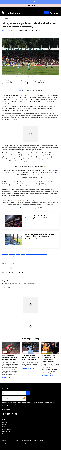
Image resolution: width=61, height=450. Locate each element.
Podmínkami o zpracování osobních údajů (32, 404)
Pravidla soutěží (35, 443)
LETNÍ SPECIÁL (29, 5)
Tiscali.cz (19, 443)
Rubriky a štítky (6, 431)
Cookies (4, 440)
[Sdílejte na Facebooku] (26, 30)
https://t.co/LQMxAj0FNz (45, 204)
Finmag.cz (4, 443)
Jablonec (29, 34)
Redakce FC (44, 375)
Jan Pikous (51, 375)
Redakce (4, 424)
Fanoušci (5, 34)
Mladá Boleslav (36, 256)
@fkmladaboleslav (12, 200)
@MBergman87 (39, 166)
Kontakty (4, 427)
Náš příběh (5, 422)
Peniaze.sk (11, 443)
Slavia (23, 34)
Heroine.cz (35, 440)
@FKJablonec (21, 172)
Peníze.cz (42, 440)
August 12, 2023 (37, 177)
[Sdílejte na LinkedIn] (33, 30)
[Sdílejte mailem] (36, 30)
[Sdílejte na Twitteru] (29, 30)
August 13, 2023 (37, 208)
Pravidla (10, 440)
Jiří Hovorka (28, 221)
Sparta (18, 34)
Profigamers (26, 443)
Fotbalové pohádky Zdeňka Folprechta (11, 433)
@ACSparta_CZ (36, 172)
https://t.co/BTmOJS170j (37, 174)
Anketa (44, 351)
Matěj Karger (28, 242)
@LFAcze (47, 202)
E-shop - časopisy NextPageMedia (23, 440)
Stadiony (44, 256)
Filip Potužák (6, 30)
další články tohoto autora (8, 287)
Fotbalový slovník (6, 429)
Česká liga (12, 34)
